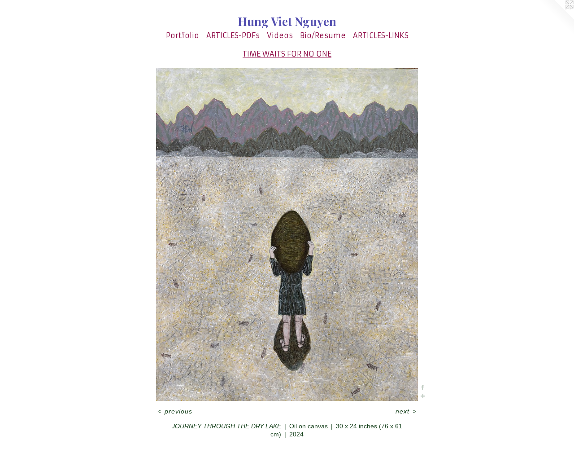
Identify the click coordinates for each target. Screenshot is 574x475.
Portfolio (182, 35)
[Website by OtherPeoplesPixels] (556, 18)
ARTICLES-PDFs (233, 35)
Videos (280, 35)
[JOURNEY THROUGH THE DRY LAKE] (287, 234)
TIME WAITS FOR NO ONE (287, 53)
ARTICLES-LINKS (381, 35)
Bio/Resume (323, 35)
